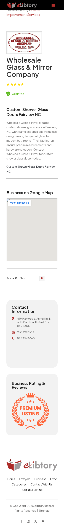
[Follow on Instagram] (28, 521)
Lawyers (24, 479)
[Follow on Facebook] (21, 521)
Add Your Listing (32, 490)
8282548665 (26, 338)
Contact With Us (41, 484)
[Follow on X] (35, 521)
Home (11, 479)
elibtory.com (42, 506)
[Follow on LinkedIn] (43, 521)
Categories (19, 484)
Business (40, 479)
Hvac (53, 479)
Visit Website (25, 332)
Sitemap (44, 510)
